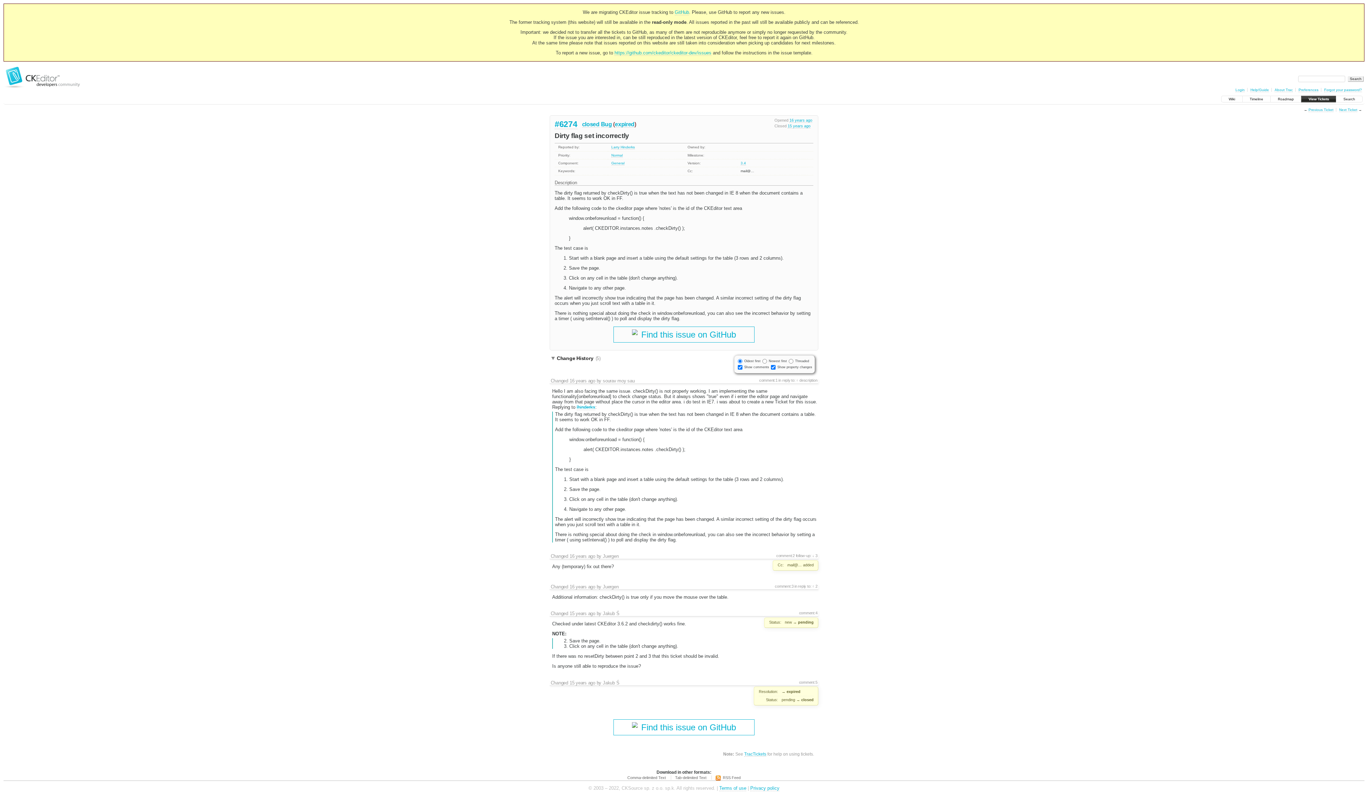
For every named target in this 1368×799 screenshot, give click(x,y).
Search (1349, 99)
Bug (606, 124)
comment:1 (768, 380)
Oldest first (752, 361)
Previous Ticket (1321, 110)
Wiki (1232, 99)
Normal (617, 155)
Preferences (1308, 90)
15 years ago (799, 126)
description (807, 380)
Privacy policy (764, 788)
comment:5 (808, 682)
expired (624, 124)
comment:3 (784, 586)
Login (1240, 90)
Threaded (802, 361)
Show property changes (794, 367)
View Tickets (1319, 99)
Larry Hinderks (623, 147)
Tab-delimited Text (690, 778)
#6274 (566, 124)
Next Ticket (1348, 110)
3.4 (743, 163)
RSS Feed (732, 778)
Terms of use (732, 788)
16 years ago (800, 120)
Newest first (778, 361)
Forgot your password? (1343, 90)
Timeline (1256, 99)
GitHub (682, 12)
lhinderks (586, 407)
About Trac (1284, 90)
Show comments (756, 367)
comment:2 (785, 556)
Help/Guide (1259, 90)
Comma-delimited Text (646, 778)
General (618, 163)
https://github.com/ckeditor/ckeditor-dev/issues (663, 52)
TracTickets (755, 754)
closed (591, 124)
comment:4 (808, 613)
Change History (579, 358)
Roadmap (1286, 99)
